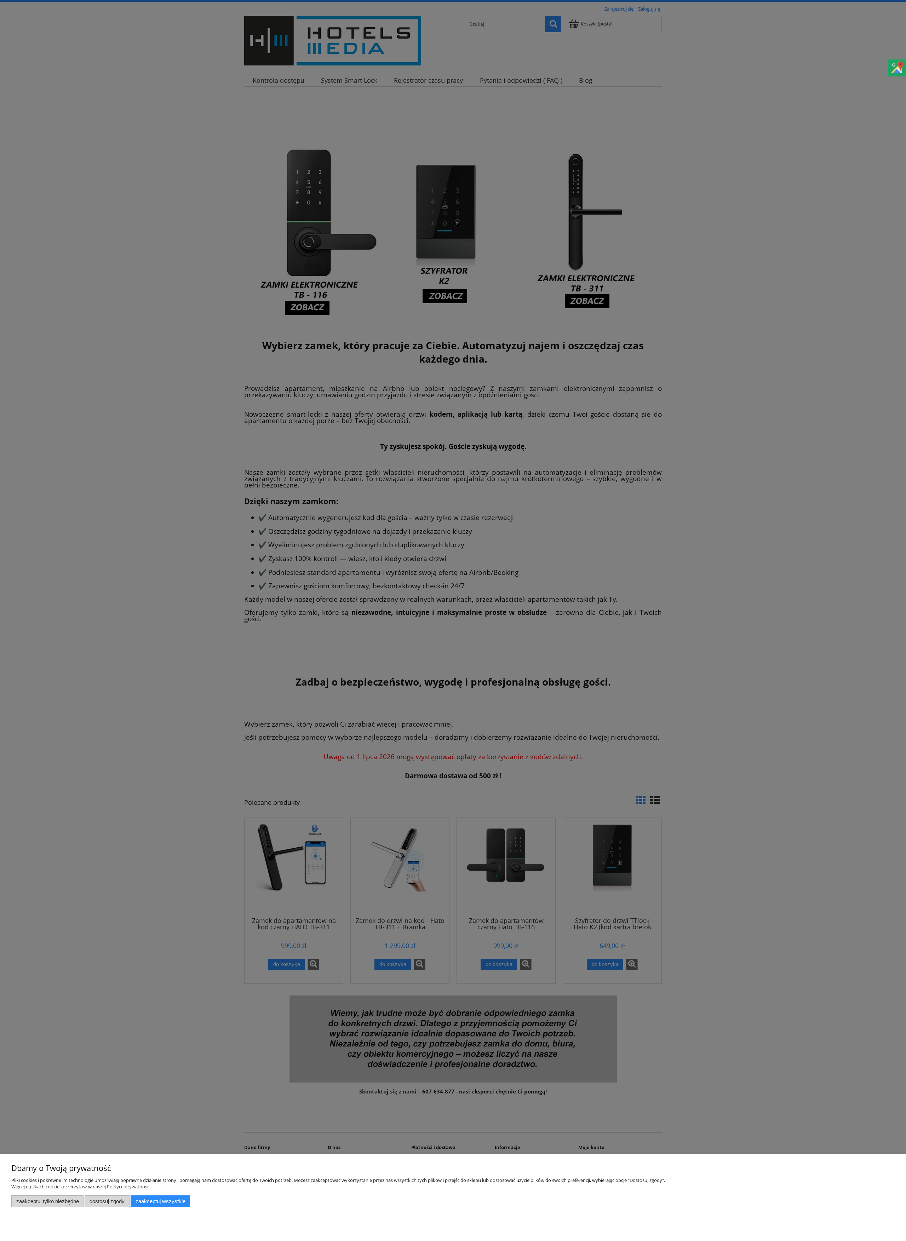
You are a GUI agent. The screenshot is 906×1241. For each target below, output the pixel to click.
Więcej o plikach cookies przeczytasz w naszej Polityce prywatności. (81, 1186)
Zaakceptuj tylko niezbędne (47, 1201)
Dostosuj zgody (107, 1201)
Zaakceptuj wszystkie (160, 1201)
